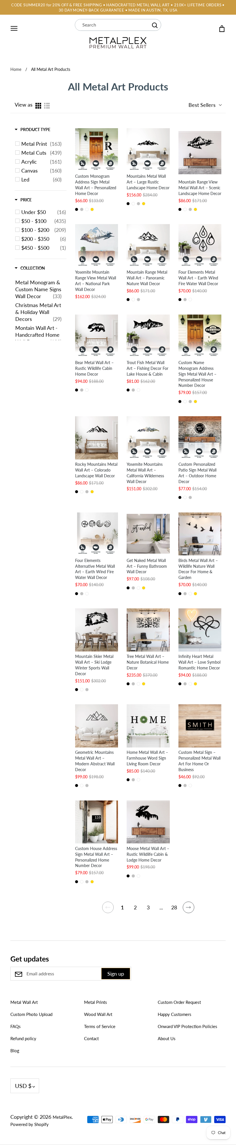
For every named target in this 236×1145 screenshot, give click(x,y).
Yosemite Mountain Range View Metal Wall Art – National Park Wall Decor (95, 281)
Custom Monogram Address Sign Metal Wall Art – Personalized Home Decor (95, 185)
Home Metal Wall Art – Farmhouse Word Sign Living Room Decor (147, 758)
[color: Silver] (81, 209)
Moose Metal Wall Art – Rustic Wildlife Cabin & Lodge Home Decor (148, 854)
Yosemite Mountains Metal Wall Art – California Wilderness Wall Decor (145, 473)
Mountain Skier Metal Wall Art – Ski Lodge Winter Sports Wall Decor (94, 665)
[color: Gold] (92, 209)
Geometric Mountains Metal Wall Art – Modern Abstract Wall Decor (95, 761)
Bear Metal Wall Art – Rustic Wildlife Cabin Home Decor (94, 368)
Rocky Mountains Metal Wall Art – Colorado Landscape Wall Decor (96, 470)
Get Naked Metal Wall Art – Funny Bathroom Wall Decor (147, 566)
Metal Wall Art (24, 1002)
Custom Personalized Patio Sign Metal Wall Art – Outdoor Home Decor (197, 473)
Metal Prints (95, 1002)
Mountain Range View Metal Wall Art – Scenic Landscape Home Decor (199, 187)
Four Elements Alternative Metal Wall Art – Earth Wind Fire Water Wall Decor (95, 569)
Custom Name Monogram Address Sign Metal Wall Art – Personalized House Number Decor (197, 374)
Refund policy (23, 1038)
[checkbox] (41, 143)
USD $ (23, 1085)
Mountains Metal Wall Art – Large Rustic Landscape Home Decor (148, 182)
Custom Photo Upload (31, 1014)
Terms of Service (99, 1026)
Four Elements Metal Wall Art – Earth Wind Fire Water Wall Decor (198, 278)
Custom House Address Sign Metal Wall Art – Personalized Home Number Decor (96, 857)
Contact (91, 1038)
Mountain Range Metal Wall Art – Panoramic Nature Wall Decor (147, 278)
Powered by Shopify (29, 1124)
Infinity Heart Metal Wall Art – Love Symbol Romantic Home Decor (199, 662)
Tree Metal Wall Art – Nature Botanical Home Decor (148, 662)
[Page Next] (188, 910)
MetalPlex (62, 1117)
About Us (167, 1038)
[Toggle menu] (14, 27)
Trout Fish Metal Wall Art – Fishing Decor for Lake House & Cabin (147, 368)
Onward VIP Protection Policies (187, 1026)
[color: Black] (76, 209)
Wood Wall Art (98, 1014)
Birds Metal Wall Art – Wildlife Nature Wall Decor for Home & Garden (198, 569)
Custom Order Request (179, 1002)
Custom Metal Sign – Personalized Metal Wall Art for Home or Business (199, 761)
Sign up (115, 973)
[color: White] (86, 209)
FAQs (15, 1026)
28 (174, 907)
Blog (14, 1050)
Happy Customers (174, 1014)
